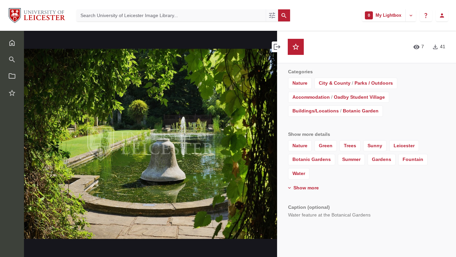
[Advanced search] (272, 15)
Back (44, 40)
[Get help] (426, 15)
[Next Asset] (257, 144)
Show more (305, 187)
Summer (351, 159)
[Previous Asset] (44, 144)
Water (298, 173)
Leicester (404, 145)
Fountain (413, 159)
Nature (299, 83)
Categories (300, 71)
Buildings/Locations (315, 110)
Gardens (381, 159)
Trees (350, 145)
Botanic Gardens (311, 159)
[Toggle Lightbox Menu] (410, 15)
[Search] (284, 15)
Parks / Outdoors (374, 83)
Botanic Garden (361, 110)
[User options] (442, 15)
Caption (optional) (309, 207)
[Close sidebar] (277, 46)
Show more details (309, 134)
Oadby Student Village (359, 97)
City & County (335, 83)
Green (325, 145)
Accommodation (311, 97)
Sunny (375, 145)
